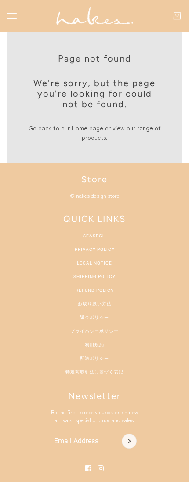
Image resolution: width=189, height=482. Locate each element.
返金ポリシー (94, 317)
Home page (87, 127)
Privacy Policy (95, 249)
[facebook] (88, 468)
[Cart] (177, 16)
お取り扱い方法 (95, 303)
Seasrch (94, 235)
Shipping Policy (94, 276)
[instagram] (100, 468)
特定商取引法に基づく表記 (94, 372)
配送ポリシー (94, 358)
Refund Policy (95, 290)
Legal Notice (94, 263)
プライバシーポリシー (94, 331)
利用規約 (94, 344)
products (94, 137)
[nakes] (94, 16)
